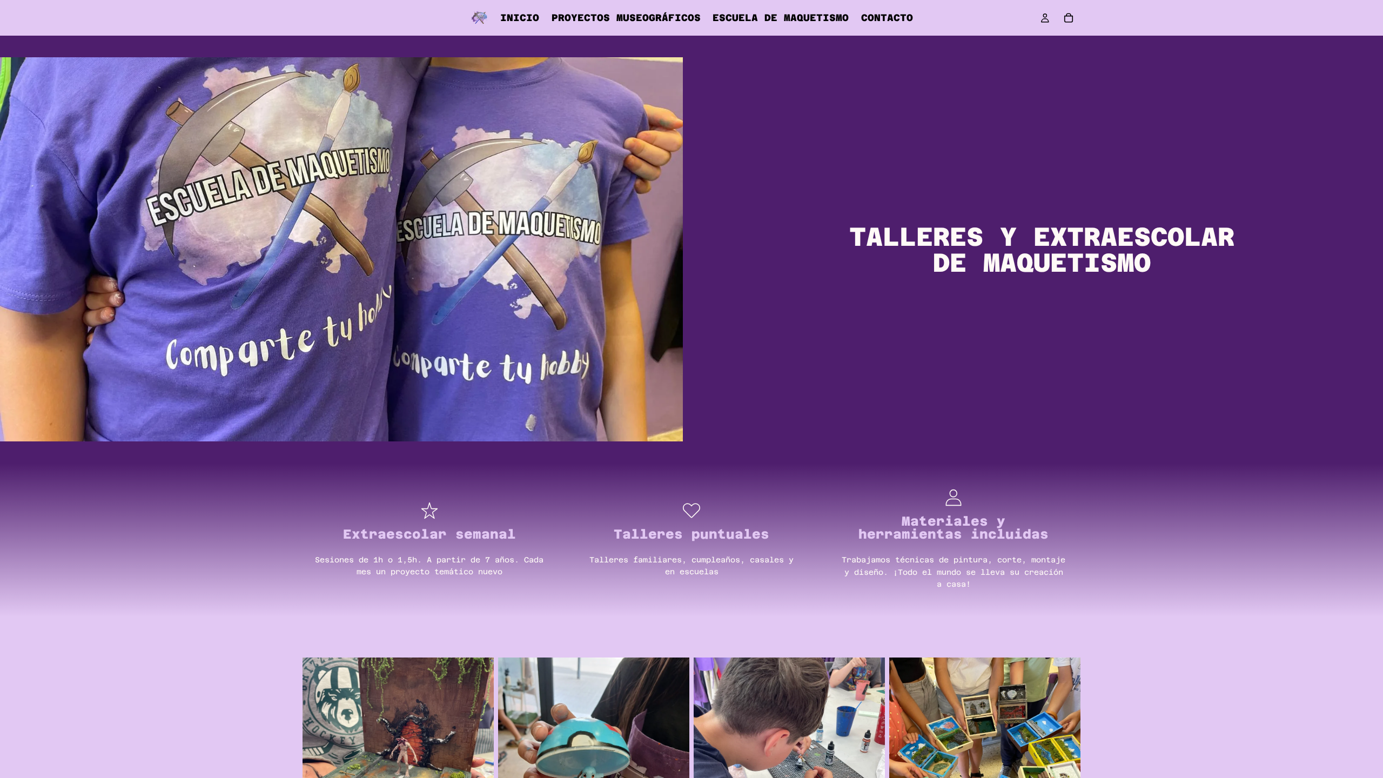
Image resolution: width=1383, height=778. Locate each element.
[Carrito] (1068, 18)
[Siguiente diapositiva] (477, 753)
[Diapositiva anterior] (319, 753)
